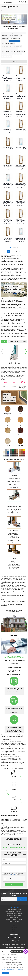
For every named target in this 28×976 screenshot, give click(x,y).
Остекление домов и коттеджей (14, 913)
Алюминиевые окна (6, 33)
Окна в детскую (5, 43)
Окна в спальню (17, 46)
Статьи (14, 931)
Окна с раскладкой (6, 51)
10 (19, 251)
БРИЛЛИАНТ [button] (24, 341)
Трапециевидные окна (7, 54)
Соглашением (12, 874)
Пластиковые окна (14, 907)
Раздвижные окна (21, 51)
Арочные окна (15, 33)
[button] (26, 351)
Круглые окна (5, 38)
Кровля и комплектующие (14, 915)
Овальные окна (5, 40)
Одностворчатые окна (15, 40)
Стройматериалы (14, 917)
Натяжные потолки (14, 921)
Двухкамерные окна (6, 35)
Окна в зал (12, 43)
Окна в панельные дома (7, 46)
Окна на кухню (14, 48)
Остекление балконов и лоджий (14, 911)
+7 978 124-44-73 (15, 937)
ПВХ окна (13, 51)
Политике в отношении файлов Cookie (12, 969)
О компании (14, 925)
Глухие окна (22, 33)
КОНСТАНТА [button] (4, 341)
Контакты (14, 929)
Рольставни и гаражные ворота (14, 919)
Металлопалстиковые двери (14, 909)
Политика (14, 927)
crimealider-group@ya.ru (15, 941)
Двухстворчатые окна (17, 35)
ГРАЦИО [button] (11, 341)
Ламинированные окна (14, 38)
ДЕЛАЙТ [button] (17, 341)
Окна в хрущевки (5, 48)
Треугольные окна (17, 54)
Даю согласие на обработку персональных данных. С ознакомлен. (13, 874)
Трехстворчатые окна (6, 56)
